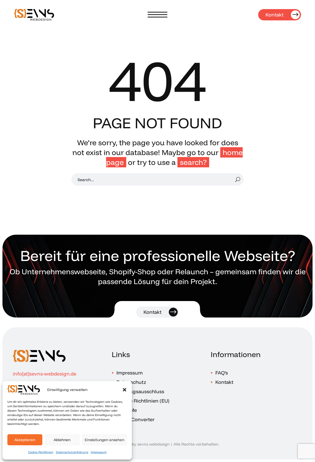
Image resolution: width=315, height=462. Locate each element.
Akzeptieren (24, 439)
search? (193, 162)
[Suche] (238, 179)
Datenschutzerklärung (72, 452)
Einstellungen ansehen (104, 439)
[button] (124, 389)
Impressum (99, 452)
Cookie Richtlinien (40, 452)
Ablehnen (62, 439)
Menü (157, 14)
